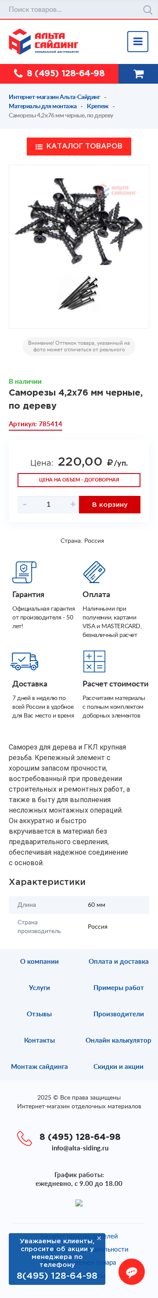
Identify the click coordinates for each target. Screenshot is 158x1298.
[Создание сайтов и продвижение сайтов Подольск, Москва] (79, 1202)
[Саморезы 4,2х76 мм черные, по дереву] (79, 221)
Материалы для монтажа (42, 106)
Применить (148, 10)
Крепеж (97, 106)
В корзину (110, 505)
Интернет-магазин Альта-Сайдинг (54, 97)
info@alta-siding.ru (80, 1148)
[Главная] (83, 41)
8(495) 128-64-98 (57, 1276)
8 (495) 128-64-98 (65, 74)
